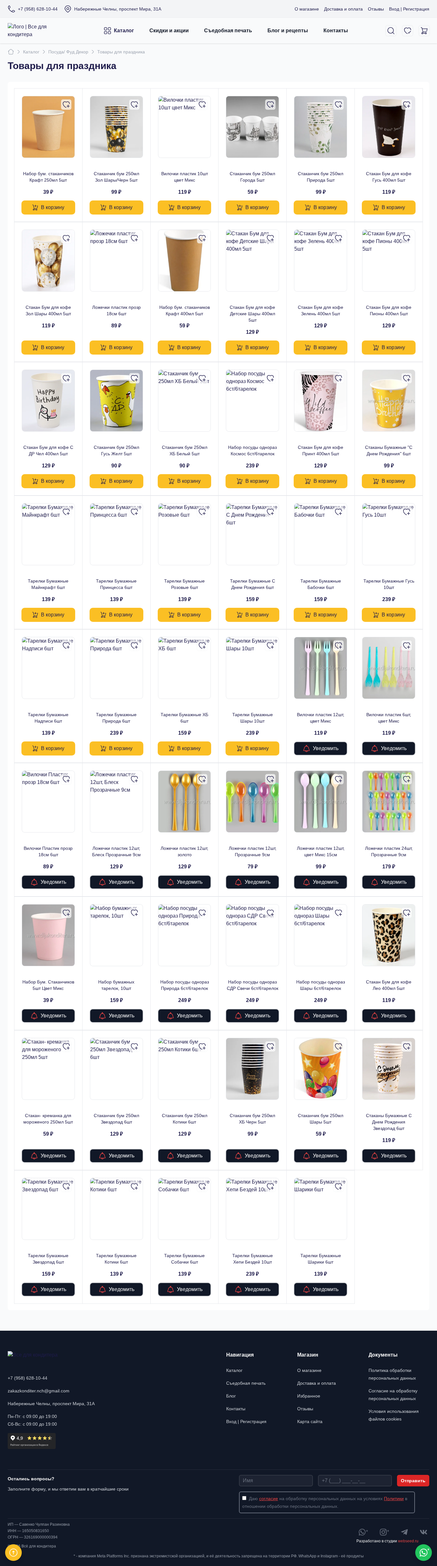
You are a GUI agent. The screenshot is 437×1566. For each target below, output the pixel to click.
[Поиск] (391, 31)
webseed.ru (408, 1541)
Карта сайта (309, 1421)
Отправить (413, 1480)
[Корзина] (424, 31)
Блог (231, 1395)
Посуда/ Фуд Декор (68, 51)
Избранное (308, 1395)
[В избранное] (66, 104)
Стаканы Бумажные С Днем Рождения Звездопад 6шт (389, 1122)
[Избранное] (407, 31)
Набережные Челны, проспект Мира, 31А (51, 1403)
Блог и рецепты (287, 30)
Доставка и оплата (343, 9)
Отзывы (376, 9)
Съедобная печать (228, 30)
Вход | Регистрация (409, 9)
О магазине (307, 9)
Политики (394, 1498)
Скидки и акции (169, 30)
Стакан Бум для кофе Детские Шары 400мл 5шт (252, 314)
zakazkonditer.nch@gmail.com (38, 1390)
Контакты (335, 30)
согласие (268, 1498)
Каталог (124, 30)
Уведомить (325, 748)
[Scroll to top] (13, 1552)
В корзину (52, 207)
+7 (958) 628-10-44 (27, 1378)
